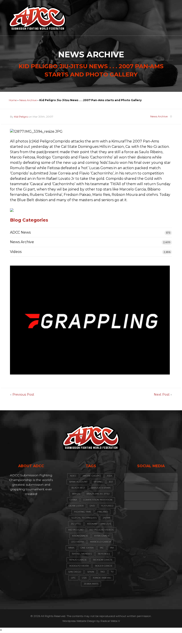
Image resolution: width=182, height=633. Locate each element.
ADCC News (20, 232)
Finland (102, 511)
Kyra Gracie (102, 535)
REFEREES (104, 553)
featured (107, 505)
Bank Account (78, 481)
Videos (16, 252)
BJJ (111, 481)
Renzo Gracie (78, 559)
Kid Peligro (21, 116)
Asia (109, 475)
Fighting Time (82, 511)
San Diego (74, 571)
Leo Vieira (77, 541)
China (73, 499)
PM (112, 547)
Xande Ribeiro (102, 577)
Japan (106, 517)
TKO (102, 571)
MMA (71, 547)
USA (84, 577)
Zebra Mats (91, 583)
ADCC (73, 475)
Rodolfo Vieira (79, 565)
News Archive (28, 100)
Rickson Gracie (103, 559)
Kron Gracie (80, 535)
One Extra (87, 547)
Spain (90, 571)
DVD (92, 505)
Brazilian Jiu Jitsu (98, 493)
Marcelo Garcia (100, 541)
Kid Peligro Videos (101, 529)
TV (112, 571)
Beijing (98, 481)
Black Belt (78, 487)
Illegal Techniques (84, 517)
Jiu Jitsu (76, 523)
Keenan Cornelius (99, 523)
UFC (73, 577)
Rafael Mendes (82, 553)
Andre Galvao (92, 475)
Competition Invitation (97, 499)
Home (13, 100)
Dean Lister (76, 505)
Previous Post (23, 395)
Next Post (162, 395)
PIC (102, 547)
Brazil (76, 493)
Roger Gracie (104, 565)
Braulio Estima (101, 487)
